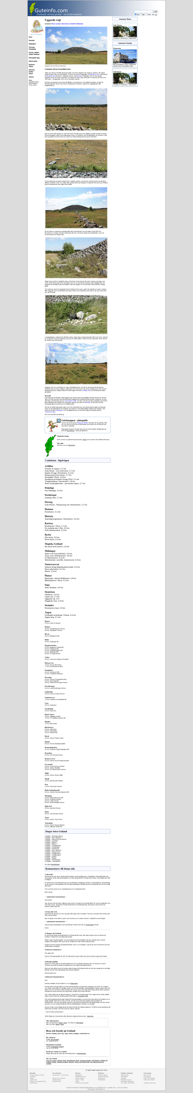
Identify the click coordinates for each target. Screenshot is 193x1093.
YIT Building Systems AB (58, 718)
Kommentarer (33, 83)
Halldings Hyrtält (55, 716)
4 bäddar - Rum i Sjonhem (53, 850)
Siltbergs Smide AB (56, 826)
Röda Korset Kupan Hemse (58, 682)
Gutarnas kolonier (85, 1060)
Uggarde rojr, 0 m (52, 599)
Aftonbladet (101, 1080)
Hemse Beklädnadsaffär (57, 743)
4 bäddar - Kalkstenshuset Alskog (55, 839)
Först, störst (33, 85)
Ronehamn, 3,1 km (53, 512)
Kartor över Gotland (59, 1078)
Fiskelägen (124, 1076)
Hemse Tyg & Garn (56, 819)
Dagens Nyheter (103, 1076)
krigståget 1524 (83, 996)
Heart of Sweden (55, 623)
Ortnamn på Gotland (81, 1083)
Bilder (30, 80)
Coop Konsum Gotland (57, 766)
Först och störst (51, 1060)
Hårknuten (53, 729)
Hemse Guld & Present (57, 694)
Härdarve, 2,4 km (52, 595)
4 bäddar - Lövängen (51, 841)
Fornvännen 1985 (70, 401)
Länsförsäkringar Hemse (58, 688)
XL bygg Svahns (55, 653)
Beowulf (87, 402)
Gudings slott (86, 390)
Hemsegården (54, 681)
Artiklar (54, 1062)
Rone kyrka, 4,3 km (53, 539)
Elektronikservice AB (56, 797)
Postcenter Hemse (56, 786)
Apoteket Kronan (55, 808)
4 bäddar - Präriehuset (52, 848)
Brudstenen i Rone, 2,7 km (56, 526)
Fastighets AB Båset (56, 673)
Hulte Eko (53, 711)
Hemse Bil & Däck (55, 665)
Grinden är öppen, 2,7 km (55, 469)
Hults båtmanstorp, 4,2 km (56, 530)
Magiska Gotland (62, 1062)
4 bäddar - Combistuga (52, 847)
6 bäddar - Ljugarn (50, 856)
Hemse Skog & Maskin (57, 825)
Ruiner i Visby (79, 1080)
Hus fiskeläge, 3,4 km (54, 490)
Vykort (31, 77)
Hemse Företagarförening (58, 679)
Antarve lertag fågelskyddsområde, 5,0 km (62, 567)
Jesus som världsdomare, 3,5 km (58, 556)
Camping (32, 1076)
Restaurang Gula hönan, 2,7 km (58, 475)
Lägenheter (33, 1080)
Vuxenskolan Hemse (56, 813)
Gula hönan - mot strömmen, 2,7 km (60, 471)
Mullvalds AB (54, 652)
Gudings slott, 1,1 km (53, 498)
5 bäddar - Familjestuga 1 (53, 853)
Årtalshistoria (57, 1080)
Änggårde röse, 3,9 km (54, 601)
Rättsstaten (74, 983)
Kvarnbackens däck (56, 666)
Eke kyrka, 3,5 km (52, 537)
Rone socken (56, 24)
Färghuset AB (54, 649)
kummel (78, 76)
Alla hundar (53, 723)
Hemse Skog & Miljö (56, 775)
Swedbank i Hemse (56, 630)
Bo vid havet (55, 1039)
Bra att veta (147, 1075)
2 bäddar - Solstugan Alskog (54, 836)
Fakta (31, 66)
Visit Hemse (70, 430)
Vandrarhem (34, 1083)
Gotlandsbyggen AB (56, 650)
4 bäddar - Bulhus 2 (51, 844)
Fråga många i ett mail (37, 1075)
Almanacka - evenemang (60, 1075)
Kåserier (71, 1062)
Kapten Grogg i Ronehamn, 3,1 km (59, 473)
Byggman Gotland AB (56, 647)
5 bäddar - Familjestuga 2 (53, 855)
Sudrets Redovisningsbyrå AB (59, 792)
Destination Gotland (57, 1046)
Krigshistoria (96, 1060)
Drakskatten (90, 925)
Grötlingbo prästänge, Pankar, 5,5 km (60, 615)
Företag (32, 47)
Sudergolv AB (54, 641)
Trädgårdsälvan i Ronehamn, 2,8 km (60, 481)
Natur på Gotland (149, 1080)
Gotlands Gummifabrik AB (58, 699)
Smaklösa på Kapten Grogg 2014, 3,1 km (62, 479)
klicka (85, 439)
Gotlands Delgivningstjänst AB (59, 749)
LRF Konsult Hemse (56, 755)
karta (65, 1023)
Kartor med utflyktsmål (82, 1062)
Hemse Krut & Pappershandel (59, 760)
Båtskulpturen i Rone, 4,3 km (57, 580)
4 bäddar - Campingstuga (53, 845)
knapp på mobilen (82, 423)
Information (33, 61)
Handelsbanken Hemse (57, 629)
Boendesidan (55, 864)
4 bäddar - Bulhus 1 (51, 842)
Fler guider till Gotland (128, 1083)
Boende (32, 40)
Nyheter (32, 65)
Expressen (101, 1078)
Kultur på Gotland (149, 1078)
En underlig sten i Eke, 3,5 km (57, 528)
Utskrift (72, 24)
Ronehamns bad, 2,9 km (55, 608)
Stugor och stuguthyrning (38, 1081)
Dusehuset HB (54, 672)
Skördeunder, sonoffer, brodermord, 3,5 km (63, 560)
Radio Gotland (102, 1075)
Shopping (32, 49)
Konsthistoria (57, 1081)
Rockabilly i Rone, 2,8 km (55, 477)
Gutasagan (58, 410)
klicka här (90, 1016)
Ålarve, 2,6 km (51, 571)
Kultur (31, 72)
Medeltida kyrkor (80, 1076)
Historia (32, 70)
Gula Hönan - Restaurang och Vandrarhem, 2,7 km (66, 505)
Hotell (31, 1078)
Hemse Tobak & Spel (56, 738)
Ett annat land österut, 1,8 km (57, 546)
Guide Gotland (34, 54)
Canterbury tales (50, 412)
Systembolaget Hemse (57, 802)
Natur (31, 73)
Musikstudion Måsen (56, 781)
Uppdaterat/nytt (34, 82)
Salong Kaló (53, 732)
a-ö (156, 14)
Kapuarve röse (94, 74)
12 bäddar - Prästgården (52, 861)
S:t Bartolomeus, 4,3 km (55, 558)
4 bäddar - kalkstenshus (52, 852)
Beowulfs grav (51, 76)
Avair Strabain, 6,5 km (54, 587)
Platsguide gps (34, 58)
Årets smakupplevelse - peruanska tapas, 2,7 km (65, 483)
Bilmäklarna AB (54, 636)
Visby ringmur (79, 1078)
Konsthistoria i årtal (73, 1060)
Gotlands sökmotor (150, 1083)
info (153, 14)
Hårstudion (53, 731)
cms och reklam (122, 1087)
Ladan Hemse (54, 801)
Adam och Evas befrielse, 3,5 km (58, 554)
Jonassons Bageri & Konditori (59, 659)
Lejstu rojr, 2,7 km (52, 597)
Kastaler (123, 1078)
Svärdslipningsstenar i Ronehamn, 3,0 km (62, 519)
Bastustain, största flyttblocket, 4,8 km (60, 578)
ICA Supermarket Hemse (58, 769)
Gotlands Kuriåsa (55, 799)
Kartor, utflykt (34, 52)
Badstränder (125, 1075)
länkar (61, 1023)
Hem (30, 37)
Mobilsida (79, 24)
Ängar (77, 1081)
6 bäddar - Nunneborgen (52, 859)
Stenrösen (65, 24)
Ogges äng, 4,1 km (53, 617)
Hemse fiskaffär (55, 768)
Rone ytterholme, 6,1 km (55, 569)
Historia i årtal (61, 1060)
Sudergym (53, 705)
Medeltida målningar (127, 1081)
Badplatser (78, 1075)
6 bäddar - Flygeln (50, 858)
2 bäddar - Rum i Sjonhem (53, 837)
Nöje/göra (32, 44)
